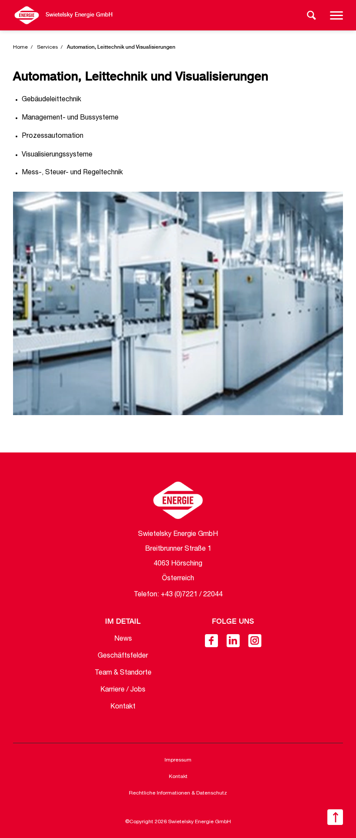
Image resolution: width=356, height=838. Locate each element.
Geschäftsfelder (123, 656)
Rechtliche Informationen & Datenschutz (178, 793)
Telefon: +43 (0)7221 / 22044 (178, 595)
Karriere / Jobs (122, 690)
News (123, 639)
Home (20, 47)
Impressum (178, 760)
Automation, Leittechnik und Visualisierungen (121, 47)
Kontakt (122, 707)
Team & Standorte (123, 673)
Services (47, 47)
